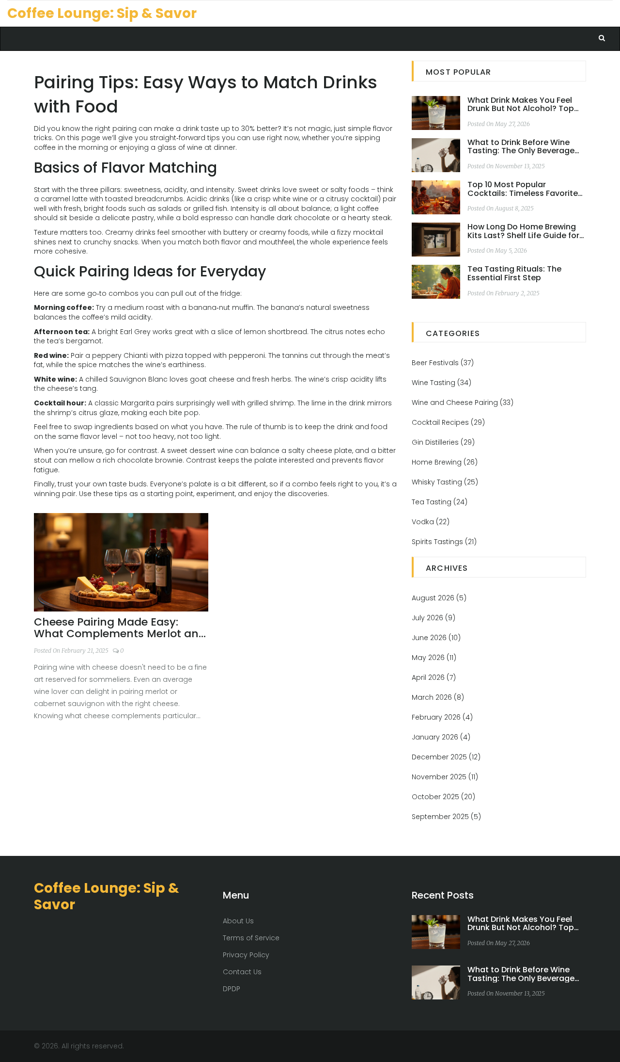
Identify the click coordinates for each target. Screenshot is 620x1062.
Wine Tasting (441, 382)
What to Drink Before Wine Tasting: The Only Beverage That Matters (520, 146)
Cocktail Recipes (448, 422)
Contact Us (242, 972)
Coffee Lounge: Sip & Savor (102, 13)
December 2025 (446, 757)
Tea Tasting (439, 502)
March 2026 (438, 697)
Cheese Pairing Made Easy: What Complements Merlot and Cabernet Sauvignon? (120, 628)
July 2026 (433, 618)
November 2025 (445, 777)
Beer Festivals (443, 363)
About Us (238, 921)
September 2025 (446, 816)
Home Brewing (445, 462)
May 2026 (434, 657)
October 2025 (443, 797)
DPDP (231, 989)
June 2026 (436, 638)
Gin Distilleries (443, 442)
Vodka (431, 522)
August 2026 (439, 598)
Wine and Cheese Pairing (462, 402)
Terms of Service (251, 938)
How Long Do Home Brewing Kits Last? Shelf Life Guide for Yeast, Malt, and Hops (523, 231)
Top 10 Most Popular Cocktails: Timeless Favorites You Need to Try (524, 188)
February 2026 (442, 717)
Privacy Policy (246, 955)
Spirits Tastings (444, 542)
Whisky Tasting (445, 482)
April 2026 (434, 677)
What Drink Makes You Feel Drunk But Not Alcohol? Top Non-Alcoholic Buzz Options (521, 104)
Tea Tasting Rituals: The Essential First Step (514, 273)
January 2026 (441, 737)
